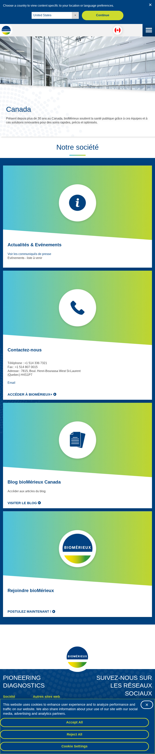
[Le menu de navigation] (149, 30)
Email (11, 382)
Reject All (74, 734)
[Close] (147, 705)
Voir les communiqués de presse (29, 254)
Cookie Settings (74, 746)
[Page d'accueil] (6, 30)
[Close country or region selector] (150, 4)
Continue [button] (102, 15)
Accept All (74, 722)
